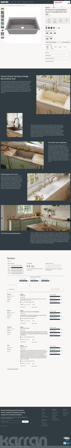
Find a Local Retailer (66, 42)
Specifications (48, 55)
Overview (47, 52)
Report (33, 304)
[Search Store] (67, 2)
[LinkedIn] (5, 426)
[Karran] (4, 2)
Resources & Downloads (49, 58)
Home (2, 5)
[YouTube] (7, 426)
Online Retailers (44, 424)
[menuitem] (67, 2)
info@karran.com (66, 413)
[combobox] (58, 289)
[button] (46, 266)
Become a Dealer (45, 425)
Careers (43, 415)
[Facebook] (1, 426)
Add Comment (34, 307)
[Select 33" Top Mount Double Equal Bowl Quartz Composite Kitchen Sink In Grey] (51, 33)
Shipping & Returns (45, 416)
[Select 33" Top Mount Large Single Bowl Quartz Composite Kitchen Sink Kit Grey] (51, 38)
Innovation (43, 413)
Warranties (54, 416)
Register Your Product (50, 61)
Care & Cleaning (55, 415)
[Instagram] (3, 426)
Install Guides (54, 413)
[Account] (69, 2)
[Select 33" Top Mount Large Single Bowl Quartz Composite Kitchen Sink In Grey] (47, 33)
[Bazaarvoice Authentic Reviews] (10, 261)
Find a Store (44, 422)
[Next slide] (39, 25)
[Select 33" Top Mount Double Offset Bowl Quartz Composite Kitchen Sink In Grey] (55, 33)
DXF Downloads (55, 418)
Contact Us (65, 415)
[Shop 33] (47, 47)
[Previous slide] (5, 25)
